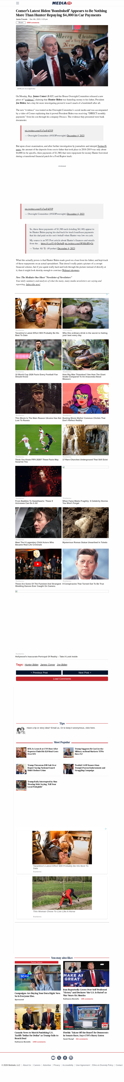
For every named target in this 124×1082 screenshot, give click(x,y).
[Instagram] (71, 1058)
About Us (27, 1065)
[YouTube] (53, 1058)
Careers (36, 1065)
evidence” (29, 99)
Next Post (84, 672)
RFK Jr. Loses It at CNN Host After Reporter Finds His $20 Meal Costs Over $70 (43, 751)
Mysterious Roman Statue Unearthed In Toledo (84, 542)
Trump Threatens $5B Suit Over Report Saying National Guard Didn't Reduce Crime (42, 768)
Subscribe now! (33, 284)
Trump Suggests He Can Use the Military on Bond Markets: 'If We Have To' (89, 751)
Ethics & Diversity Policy (102, 1065)
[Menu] (19, 3)
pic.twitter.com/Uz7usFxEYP (39, 130)
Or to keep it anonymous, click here (78, 728)
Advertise (47, 1065)
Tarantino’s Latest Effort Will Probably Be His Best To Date (37, 334)
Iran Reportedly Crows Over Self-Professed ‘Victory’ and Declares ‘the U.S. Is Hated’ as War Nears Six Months (85, 992)
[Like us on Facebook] (65, 1058)
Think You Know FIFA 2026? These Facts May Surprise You (36, 461)
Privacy (57, 1065)
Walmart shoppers (70, 270)
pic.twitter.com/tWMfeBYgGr (79, 243)
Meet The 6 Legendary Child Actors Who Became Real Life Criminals (34, 543)
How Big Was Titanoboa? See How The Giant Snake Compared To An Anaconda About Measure (83, 376)
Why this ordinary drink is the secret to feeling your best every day (84, 334)
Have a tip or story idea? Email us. (43, 728)
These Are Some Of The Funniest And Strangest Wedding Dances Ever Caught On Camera (38, 585)
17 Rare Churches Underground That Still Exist (85, 460)
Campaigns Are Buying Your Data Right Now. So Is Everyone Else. (37, 994)
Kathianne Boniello (71, 999)
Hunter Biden (31, 664)
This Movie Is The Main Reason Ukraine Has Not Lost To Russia (38, 419)
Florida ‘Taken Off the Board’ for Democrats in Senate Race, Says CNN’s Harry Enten (85, 1034)
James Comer (47, 664)
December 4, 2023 (75, 135)
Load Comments (62, 678)
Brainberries (20, 330)
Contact (119, 1065)
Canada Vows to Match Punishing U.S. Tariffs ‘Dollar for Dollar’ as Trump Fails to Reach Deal (36, 1035)
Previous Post (40, 672)
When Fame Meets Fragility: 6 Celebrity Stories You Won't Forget (85, 502)
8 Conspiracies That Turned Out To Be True (83, 584)
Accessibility (67, 1065)
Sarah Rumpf (68, 1039)
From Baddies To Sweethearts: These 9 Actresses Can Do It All (34, 502)
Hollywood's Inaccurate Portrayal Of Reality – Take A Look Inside (46, 656)
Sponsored (19, 1000)
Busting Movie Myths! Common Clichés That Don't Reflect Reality (83, 419)
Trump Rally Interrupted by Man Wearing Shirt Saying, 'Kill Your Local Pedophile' (42, 784)
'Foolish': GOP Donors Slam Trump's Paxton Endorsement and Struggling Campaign (90, 768)
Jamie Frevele (21, 19)
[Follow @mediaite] (59, 1058)
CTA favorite (67, 330)
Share (20, 22)
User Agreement (83, 1065)
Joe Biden (62, 664)
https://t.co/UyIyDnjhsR (52, 243)
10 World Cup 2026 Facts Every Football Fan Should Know (36, 375)
